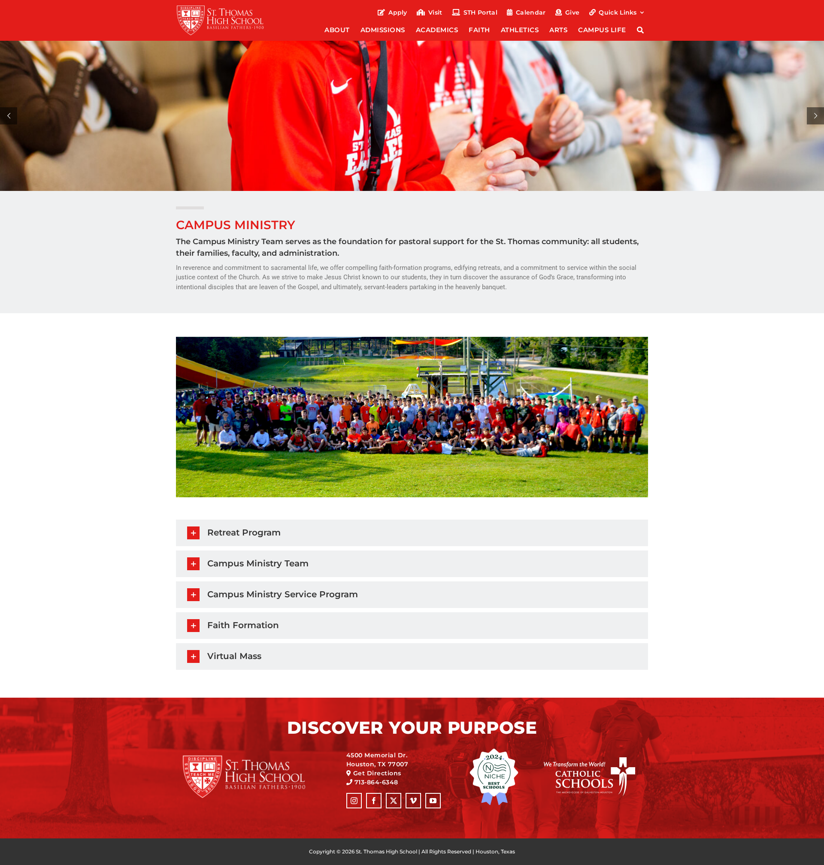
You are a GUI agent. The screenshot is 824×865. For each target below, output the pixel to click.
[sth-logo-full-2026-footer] (254, 758)
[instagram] (354, 800)
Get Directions (377, 773)
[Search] (640, 31)
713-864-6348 (376, 782)
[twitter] (393, 800)
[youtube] (433, 800)
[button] (412, 533)
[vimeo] (413, 800)
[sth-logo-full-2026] (228, 8)
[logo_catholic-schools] (589, 760)
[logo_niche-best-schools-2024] (494, 751)
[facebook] (374, 800)
